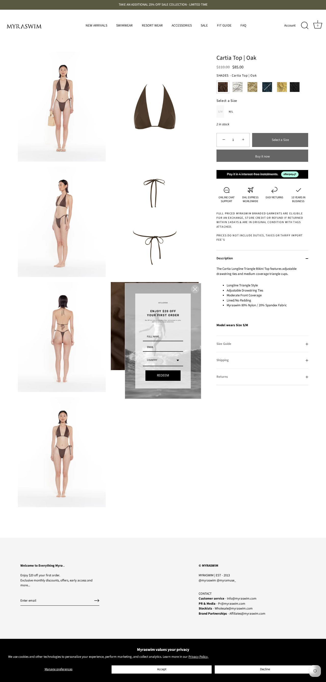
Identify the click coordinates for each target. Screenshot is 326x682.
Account (290, 25)
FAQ (243, 25)
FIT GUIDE (224, 25)
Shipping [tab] (222, 360)
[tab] (262, 301)
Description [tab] (224, 258)
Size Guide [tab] (223, 344)
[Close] (195, 289)
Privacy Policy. (198, 656)
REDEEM (163, 375)
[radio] (222, 87)
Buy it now (262, 156)
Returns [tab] (222, 376)
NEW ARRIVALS (96, 25)
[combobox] (163, 361)
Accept (161, 669)
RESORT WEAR (152, 25)
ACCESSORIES (182, 25)
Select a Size (226, 101)
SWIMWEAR (124, 25)
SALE (204, 25)
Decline (265, 669)
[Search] (304, 25)
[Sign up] (96, 600)
